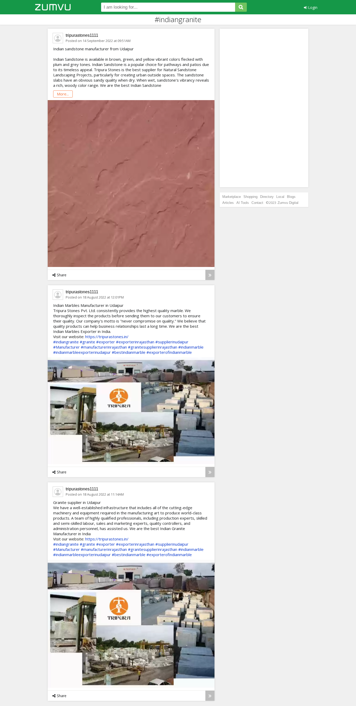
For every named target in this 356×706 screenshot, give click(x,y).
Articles (228, 202)
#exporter (105, 341)
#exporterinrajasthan (135, 341)
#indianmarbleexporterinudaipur (82, 352)
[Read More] (209, 275)
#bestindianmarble (128, 352)
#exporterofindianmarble (169, 352)
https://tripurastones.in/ (106, 336)
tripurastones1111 (82, 35)
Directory (267, 196)
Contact (257, 202)
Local (280, 196)
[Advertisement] (264, 108)
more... (63, 93)
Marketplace (231, 196)
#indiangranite (66, 341)
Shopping (250, 196)
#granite (87, 341)
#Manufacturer (66, 347)
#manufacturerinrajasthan (104, 347)
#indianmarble (191, 347)
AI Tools (242, 202)
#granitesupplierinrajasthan (152, 347)
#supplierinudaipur (171, 341)
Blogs (291, 196)
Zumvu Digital (288, 202)
